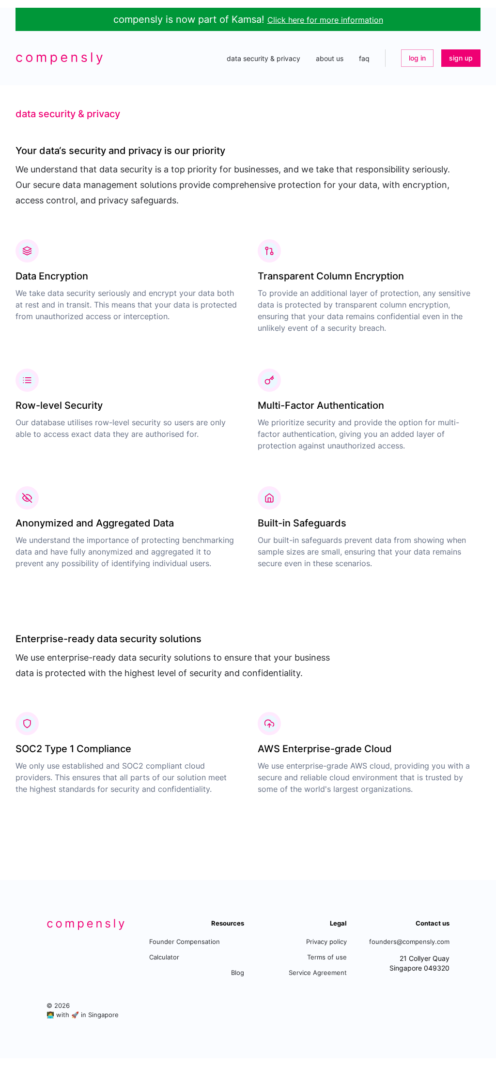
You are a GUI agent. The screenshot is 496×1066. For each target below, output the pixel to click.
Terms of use (327, 957)
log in (417, 58)
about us (329, 58)
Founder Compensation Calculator (184, 949)
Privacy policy (326, 941)
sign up (461, 58)
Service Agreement (318, 972)
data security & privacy (263, 58)
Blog (237, 972)
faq (364, 58)
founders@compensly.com (409, 941)
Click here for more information (325, 20)
